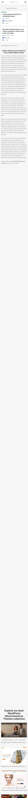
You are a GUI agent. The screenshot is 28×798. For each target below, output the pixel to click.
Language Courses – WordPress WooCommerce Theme (14, 766)
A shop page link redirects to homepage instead (11, 15)
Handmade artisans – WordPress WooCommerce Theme (14, 742)
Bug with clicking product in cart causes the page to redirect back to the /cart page (13, 31)
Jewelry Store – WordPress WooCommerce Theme (14, 790)
